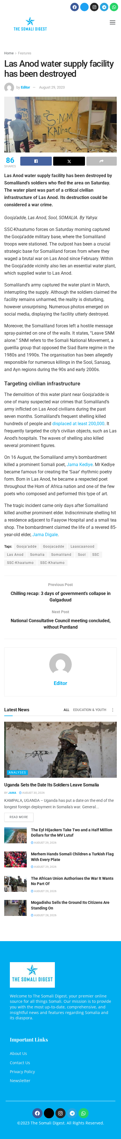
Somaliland (61, 555)
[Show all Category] (112, 710)
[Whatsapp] (114, 7)
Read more (21, 816)
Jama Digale (45, 534)
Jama (12, 792)
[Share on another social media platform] (101, 161)
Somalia (37, 555)
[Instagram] (94, 7)
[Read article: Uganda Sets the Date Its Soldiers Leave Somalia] (60, 750)
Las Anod (15, 555)
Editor (25, 87)
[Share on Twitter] (69, 161)
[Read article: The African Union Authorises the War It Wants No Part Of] (15, 884)
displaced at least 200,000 (78, 423)
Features (24, 53)
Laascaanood (83, 546)
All (66, 710)
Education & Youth (89, 710)
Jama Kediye (80, 464)
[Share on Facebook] (36, 161)
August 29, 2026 (45, 842)
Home (9, 53)
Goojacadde (53, 546)
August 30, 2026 (33, 792)
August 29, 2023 (52, 87)
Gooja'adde (27, 546)
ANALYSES (17, 772)
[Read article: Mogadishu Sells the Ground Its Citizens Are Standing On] (15, 908)
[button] (112, 23)
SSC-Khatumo (52, 563)
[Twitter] (84, 7)
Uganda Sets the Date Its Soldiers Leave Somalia (51, 785)
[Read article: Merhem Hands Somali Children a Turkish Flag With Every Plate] (15, 859)
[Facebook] (74, 7)
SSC (95, 555)
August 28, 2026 (45, 915)
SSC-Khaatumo (20, 563)
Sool (82, 555)
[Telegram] (104, 7)
